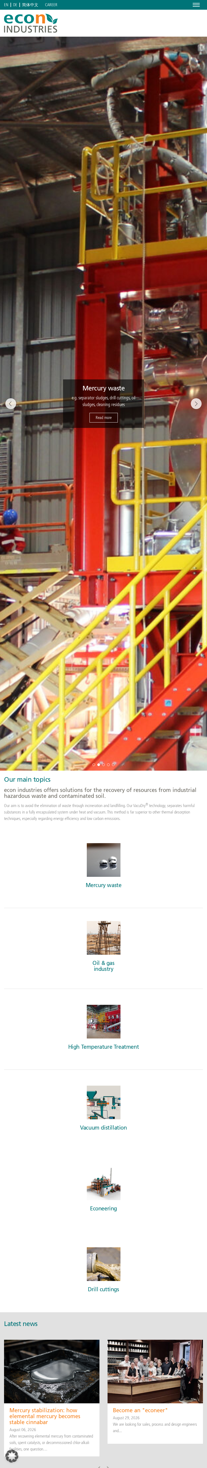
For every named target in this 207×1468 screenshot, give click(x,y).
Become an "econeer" (140, 1410)
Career (51, 5)
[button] (93, 764)
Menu (195, 4)
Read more (104, 417)
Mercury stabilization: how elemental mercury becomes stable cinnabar (44, 1416)
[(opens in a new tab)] (155, 1371)
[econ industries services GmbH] (31, 23)
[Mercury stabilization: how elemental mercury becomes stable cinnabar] (51, 1371)
